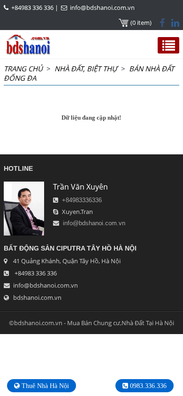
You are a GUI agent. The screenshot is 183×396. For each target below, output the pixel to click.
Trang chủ (23, 68)
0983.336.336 (147, 385)
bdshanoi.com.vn (37, 297)
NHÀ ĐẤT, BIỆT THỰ (85, 68)
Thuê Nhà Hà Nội (44, 385)
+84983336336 (82, 200)
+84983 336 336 (32, 7)
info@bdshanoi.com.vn (102, 7)
